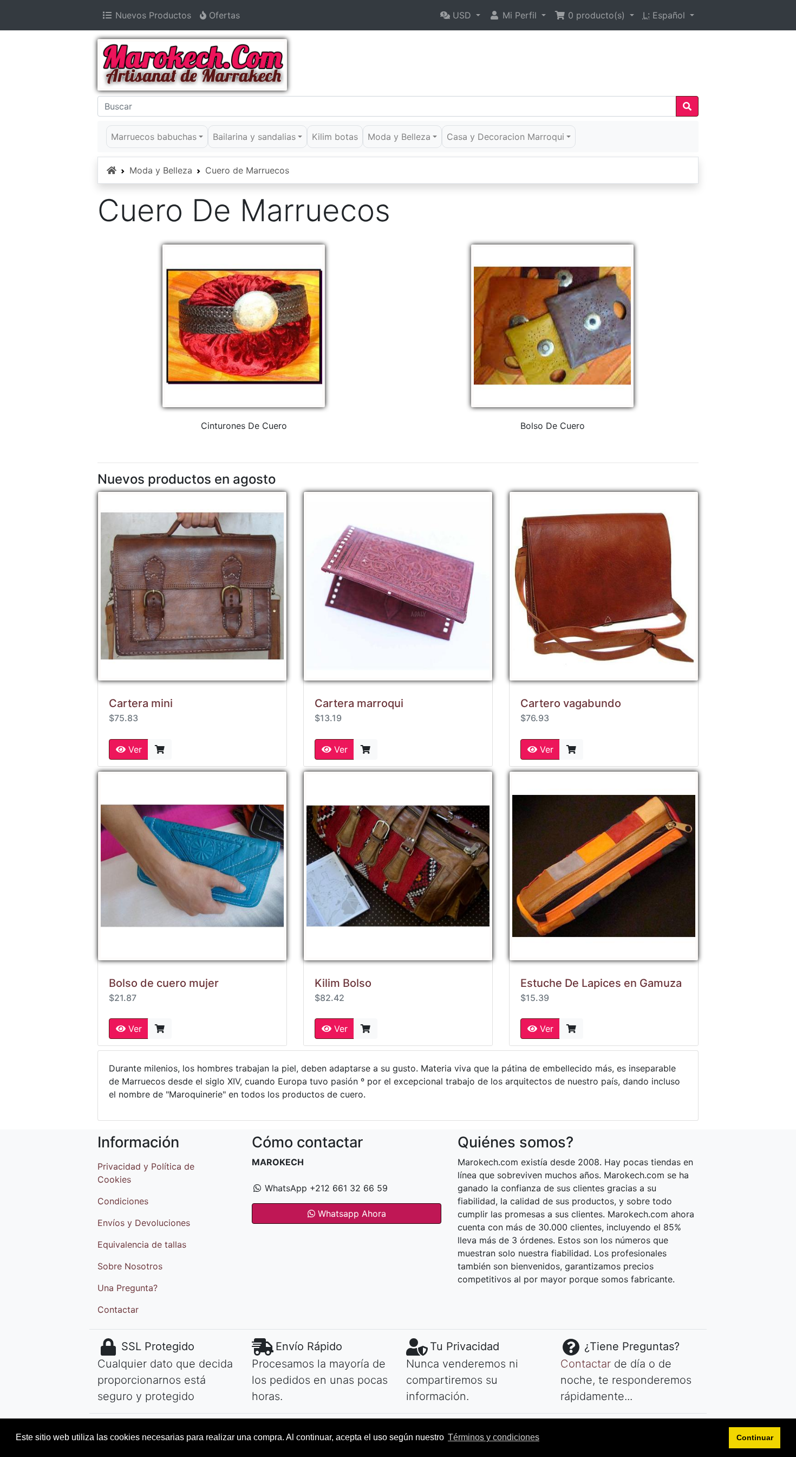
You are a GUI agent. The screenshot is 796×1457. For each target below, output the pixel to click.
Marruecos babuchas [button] (154, 136)
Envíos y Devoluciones (143, 1222)
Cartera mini (141, 703)
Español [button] (665, 15)
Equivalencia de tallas (141, 1244)
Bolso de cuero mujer (164, 983)
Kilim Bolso (343, 983)
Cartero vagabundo (570, 703)
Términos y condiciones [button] (493, 1437)
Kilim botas (335, 136)
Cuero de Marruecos (247, 170)
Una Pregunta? (127, 1287)
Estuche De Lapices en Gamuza (601, 983)
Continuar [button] (754, 1437)
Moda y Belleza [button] (399, 136)
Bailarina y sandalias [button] (254, 136)
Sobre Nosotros (129, 1266)
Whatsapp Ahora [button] (350, 1213)
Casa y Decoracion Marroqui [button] (505, 136)
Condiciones (122, 1201)
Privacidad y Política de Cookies (145, 1173)
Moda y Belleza (160, 170)
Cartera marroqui (359, 703)
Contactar (118, 1309)
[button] (460, 15)
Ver (134, 749)
